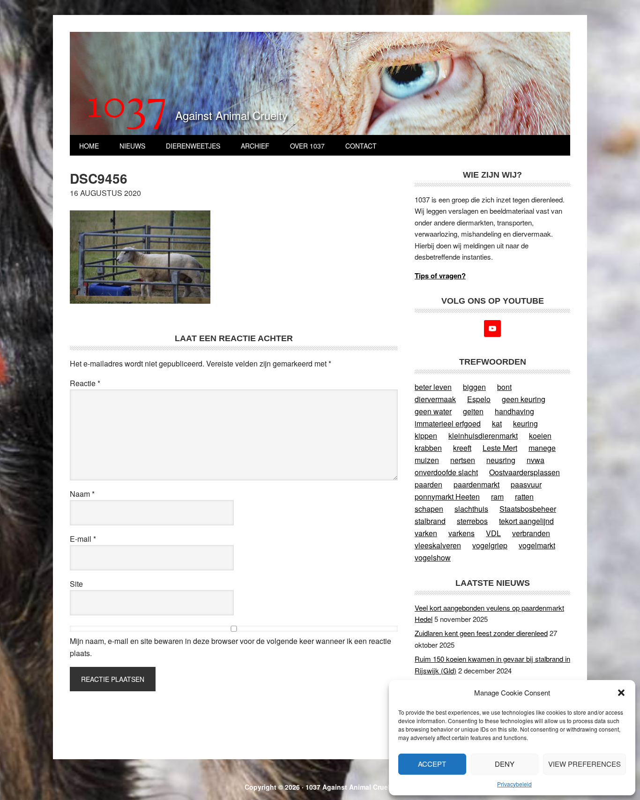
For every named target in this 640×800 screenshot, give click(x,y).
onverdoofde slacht (446, 472)
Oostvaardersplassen (524, 472)
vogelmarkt (537, 545)
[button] (621, 692)
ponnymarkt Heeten (447, 496)
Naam (82, 493)
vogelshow (433, 557)
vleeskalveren (438, 545)
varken (426, 533)
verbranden (531, 533)
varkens (461, 533)
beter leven (433, 386)
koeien (540, 435)
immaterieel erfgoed (448, 423)
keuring (525, 423)
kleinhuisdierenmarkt (483, 435)
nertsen (462, 460)
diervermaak (435, 399)
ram (497, 496)
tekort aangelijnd (526, 521)
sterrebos (472, 521)
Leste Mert (500, 447)
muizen (427, 460)
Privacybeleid (514, 784)
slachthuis (471, 508)
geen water (433, 411)
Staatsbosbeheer (527, 508)
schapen (429, 508)
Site (76, 583)
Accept (432, 764)
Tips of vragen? (440, 275)
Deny (504, 764)
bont (504, 386)
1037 (127, 107)
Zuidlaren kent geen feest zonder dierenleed (481, 633)
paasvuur (526, 484)
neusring (500, 460)
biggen (474, 386)
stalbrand (430, 521)
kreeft (462, 447)
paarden (428, 484)
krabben (428, 447)
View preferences (584, 764)
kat (497, 423)
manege (542, 447)
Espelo (479, 399)
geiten (473, 411)
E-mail (83, 538)
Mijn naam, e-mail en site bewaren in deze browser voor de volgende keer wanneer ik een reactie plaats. (230, 647)
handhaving (514, 411)
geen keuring (523, 399)
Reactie (85, 383)
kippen (426, 435)
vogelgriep (489, 545)
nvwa (535, 460)
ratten (524, 496)
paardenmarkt (476, 484)
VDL (493, 533)
